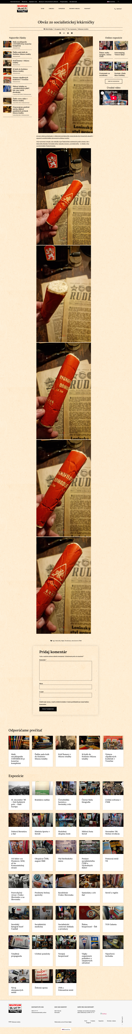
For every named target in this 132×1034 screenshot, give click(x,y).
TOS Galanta (111, 924)
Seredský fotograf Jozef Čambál (17, 926)
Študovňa (24, 1)
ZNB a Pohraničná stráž (65, 989)
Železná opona (41, 988)
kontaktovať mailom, (90, 1011)
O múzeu (51, 8)
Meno (41, 683)
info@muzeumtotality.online (39, 1012)
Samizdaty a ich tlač (89, 893)
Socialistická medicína (40, 925)
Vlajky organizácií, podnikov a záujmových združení (87, 958)
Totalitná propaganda (16, 955)
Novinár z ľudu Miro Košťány (120, 74)
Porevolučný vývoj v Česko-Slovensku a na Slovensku (17, 896)
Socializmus (68, 640)
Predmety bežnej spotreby (42, 893)
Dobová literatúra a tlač (19, 832)
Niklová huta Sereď (87, 832)
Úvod (42, 8)
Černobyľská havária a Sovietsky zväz (64, 802)
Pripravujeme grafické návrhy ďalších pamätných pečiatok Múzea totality (21, 110)
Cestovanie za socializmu (104, 74)
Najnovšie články (17, 37)
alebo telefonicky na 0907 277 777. (86, 1012)
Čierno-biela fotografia (87, 801)
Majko (62, 640)
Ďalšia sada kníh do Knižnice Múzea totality (22, 53)
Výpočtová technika (109, 955)
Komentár (42, 660)
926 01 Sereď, (58, 1011)
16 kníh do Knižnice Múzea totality (20, 70)
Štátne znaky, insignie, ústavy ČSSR (105, 55)
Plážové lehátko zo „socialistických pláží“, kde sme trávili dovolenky (21, 89)
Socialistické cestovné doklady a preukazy (66, 926)
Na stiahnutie (73, 1)
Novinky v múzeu (74, 8)
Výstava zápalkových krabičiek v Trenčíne (20, 78)
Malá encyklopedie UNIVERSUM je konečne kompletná (22, 44)
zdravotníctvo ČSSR (76, 640)
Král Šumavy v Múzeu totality (21, 62)
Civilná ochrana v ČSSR (113, 801)
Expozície (62, 8)
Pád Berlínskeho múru (65, 859)
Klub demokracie (15, 1)
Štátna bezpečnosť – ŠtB (89, 925)
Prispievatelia (64, 1)
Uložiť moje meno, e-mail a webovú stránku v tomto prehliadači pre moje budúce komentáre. (64, 703)
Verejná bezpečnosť (63, 955)
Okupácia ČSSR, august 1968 (42, 859)
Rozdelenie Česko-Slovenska (65, 893)
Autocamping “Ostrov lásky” (119, 54)
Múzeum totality (83, 29)
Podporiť (87, 8)
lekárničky (58, 640)
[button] (60, 33)
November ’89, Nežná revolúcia (112, 832)
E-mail (41, 692)
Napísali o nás (33, 1)
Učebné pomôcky (42, 954)
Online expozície (113, 37)
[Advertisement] (15, 658)
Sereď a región (111, 892)
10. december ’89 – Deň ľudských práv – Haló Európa (18, 803)
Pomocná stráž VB (111, 859)
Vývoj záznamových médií (17, 990)
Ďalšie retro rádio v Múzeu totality (20, 100)
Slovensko (57, 1012)
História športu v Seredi (42, 832)
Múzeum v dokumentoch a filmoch (48, 1)
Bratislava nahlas (42, 800)
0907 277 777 (35, 1011)
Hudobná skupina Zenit (64, 832)
